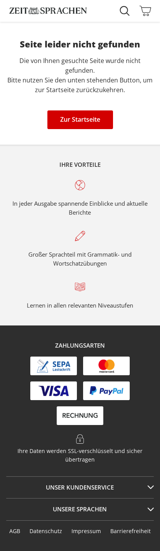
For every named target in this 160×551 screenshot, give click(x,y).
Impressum (86, 531)
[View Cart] (143, 11)
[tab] (80, 488)
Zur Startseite (80, 119)
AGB (14, 531)
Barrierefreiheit (130, 531)
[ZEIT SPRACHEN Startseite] (48, 11)
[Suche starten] (127, 11)
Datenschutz (46, 531)
